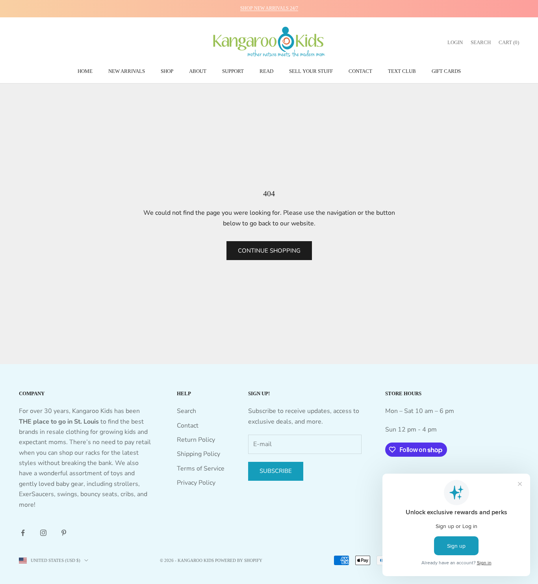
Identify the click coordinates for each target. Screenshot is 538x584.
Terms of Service (200, 468)
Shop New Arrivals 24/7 (269, 8)
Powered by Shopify (238, 560)
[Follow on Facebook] (23, 533)
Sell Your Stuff (311, 71)
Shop (167, 71)
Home (85, 71)
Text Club (402, 71)
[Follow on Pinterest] (64, 533)
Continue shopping (269, 251)
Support (233, 71)
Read (266, 71)
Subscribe (276, 471)
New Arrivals (126, 71)
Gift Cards (446, 71)
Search (186, 411)
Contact (360, 71)
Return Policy (196, 439)
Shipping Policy (198, 454)
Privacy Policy (196, 482)
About (197, 71)
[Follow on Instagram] (43, 533)
